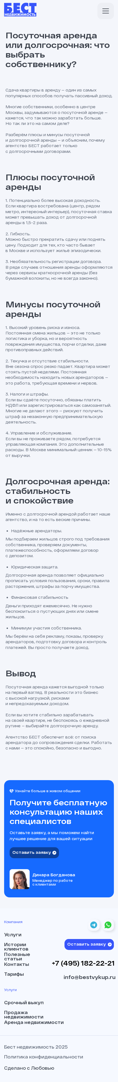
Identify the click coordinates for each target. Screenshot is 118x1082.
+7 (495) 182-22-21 (83, 963)
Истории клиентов (16, 946)
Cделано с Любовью (29, 1067)
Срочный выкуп (24, 1002)
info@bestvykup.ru (90, 977)
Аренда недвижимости (34, 1022)
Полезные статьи (17, 956)
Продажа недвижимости (23, 1014)
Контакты (16, 964)
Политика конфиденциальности (43, 1056)
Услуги (12, 934)
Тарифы (14, 974)
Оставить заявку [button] (31, 852)
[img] (105, 11)
